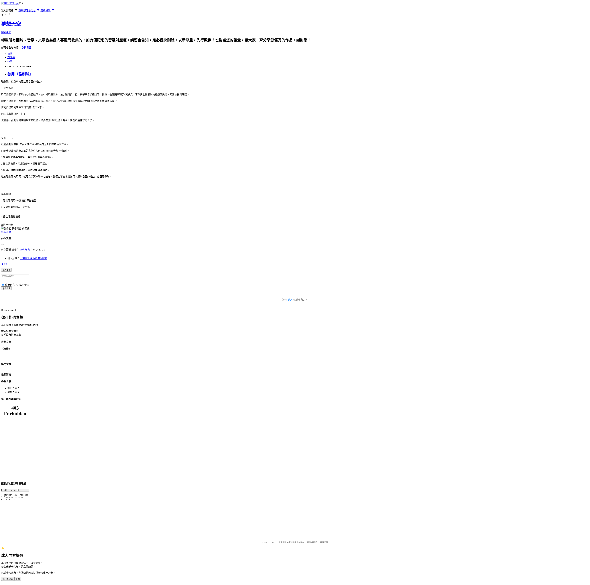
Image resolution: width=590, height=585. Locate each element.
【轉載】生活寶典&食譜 (33, 258)
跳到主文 (6, 32)
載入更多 (6, 270)
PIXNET (272, 542)
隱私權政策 (312, 542)
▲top (4, 263)
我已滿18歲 (7, 579)
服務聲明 (324, 542)
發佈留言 (6, 288)
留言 (30, 249)
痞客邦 (23, 249)
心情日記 (26, 47)
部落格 (11, 57)
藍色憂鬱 (6, 232)
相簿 (9, 53)
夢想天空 (11, 24)
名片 (9, 61)
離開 (18, 579)
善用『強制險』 (20, 74)
